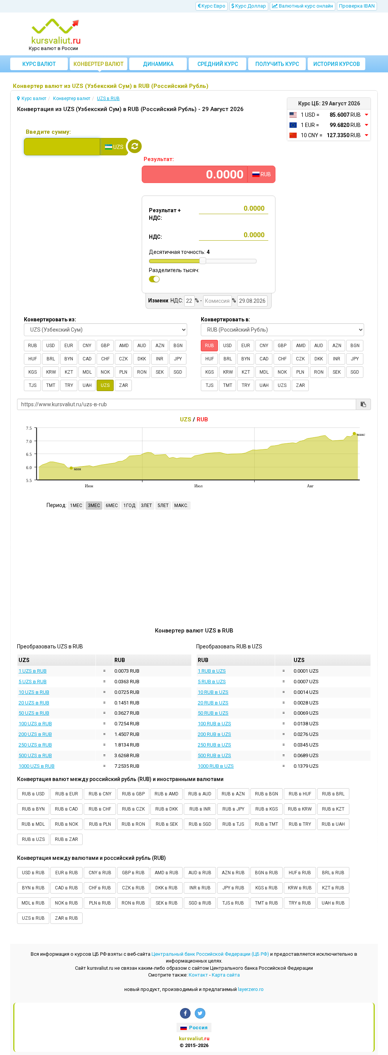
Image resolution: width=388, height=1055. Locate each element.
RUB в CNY (100, 794)
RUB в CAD (66, 809)
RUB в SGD (200, 824)
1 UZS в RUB (33, 671)
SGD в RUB (200, 903)
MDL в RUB (33, 903)
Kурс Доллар (250, 6)
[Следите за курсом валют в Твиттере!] (200, 1013)
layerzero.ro (251, 989)
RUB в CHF (100, 809)
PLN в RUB (100, 903)
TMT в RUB (266, 903)
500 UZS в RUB (35, 755)
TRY (69, 385)
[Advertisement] (240, 34)
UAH (87, 385)
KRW (51, 372)
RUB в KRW (300, 809)
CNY (87, 345)
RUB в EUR (66, 794)
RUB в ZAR (66, 839)
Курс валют (39, 64)
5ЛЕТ (163, 505)
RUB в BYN (33, 809)
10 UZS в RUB (34, 692)
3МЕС (94, 505)
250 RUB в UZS (214, 745)
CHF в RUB (100, 888)
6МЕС (112, 505)
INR (159, 359)
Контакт (198, 975)
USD (50, 345)
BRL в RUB (333, 872)
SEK (160, 372)
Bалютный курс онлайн (305, 6)
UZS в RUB (33, 918)
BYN (68, 359)
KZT (69, 372)
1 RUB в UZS (212, 671)
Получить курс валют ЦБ (277, 65)
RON (142, 372)
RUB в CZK (133, 809)
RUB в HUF (300, 794)
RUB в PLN (100, 824)
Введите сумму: (48, 131)
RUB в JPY (233, 809)
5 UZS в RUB (33, 681)
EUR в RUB (66, 872)
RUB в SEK (167, 824)
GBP (105, 345)
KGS (32, 372)
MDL (87, 372)
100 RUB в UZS (214, 723)
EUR (68, 345)
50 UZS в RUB (34, 713)
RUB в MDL (33, 824)
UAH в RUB (333, 903)
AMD (124, 345)
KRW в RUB (300, 888)
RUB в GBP (133, 794)
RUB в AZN (233, 794)
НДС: (155, 237)
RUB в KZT (333, 809)
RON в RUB (133, 903)
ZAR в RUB (66, 918)
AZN (159, 345)
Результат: (159, 159)
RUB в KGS (266, 809)
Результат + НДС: (165, 214)
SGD (178, 372)
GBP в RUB (133, 872)
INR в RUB (200, 888)
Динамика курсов (158, 65)
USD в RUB (33, 872)
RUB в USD (33, 794)
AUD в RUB (199, 872)
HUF (32, 359)
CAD (87, 359)
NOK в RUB (66, 903)
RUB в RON (133, 824)
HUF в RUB (300, 872)
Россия (198, 1027)
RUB (32, 345)
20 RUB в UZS (213, 703)
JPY (178, 359)
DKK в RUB (166, 888)
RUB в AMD (166, 794)
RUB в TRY (300, 824)
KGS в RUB (266, 888)
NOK (105, 372)
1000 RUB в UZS (216, 766)
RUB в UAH (333, 824)
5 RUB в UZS (212, 681)
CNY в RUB (100, 872)
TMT (50, 385)
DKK (142, 359)
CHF (105, 359)
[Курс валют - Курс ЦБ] (56, 31)
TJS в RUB (233, 903)
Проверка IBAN (357, 6)
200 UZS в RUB (35, 734)
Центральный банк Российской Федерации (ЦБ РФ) (210, 954)
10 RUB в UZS (213, 692)
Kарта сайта (226, 975)
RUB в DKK (166, 809)
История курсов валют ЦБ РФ (336, 65)
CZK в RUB (133, 888)
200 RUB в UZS (214, 734)
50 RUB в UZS (213, 713)
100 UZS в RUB (35, 723)
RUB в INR (200, 809)
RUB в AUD (199, 794)
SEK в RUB (167, 903)
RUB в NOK (66, 824)
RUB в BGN (266, 794)
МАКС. (181, 505)
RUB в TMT (266, 824)
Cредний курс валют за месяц (218, 65)
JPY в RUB (233, 888)
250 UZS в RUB (35, 745)
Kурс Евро (212, 6)
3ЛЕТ (146, 505)
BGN (178, 345)
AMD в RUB (166, 872)
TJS (32, 385)
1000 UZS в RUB (37, 766)
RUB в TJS (233, 824)
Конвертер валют (99, 64)
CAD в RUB (66, 888)
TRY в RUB (300, 903)
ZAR (123, 385)
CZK (123, 359)
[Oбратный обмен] (135, 146)
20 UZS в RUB (34, 703)
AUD (141, 345)
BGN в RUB (266, 872)
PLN (123, 372)
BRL (51, 359)
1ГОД (129, 505)
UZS (105, 385)
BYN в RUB (33, 888)
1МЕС (76, 505)
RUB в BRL (333, 794)
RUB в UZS (33, 839)
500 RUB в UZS (214, 755)
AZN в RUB (233, 872)
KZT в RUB (333, 888)
